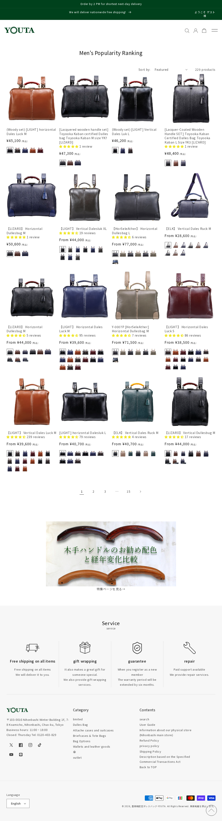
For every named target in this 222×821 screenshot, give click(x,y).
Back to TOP (148, 767)
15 (128, 491)
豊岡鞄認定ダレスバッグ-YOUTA (149, 806)
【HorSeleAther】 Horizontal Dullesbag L (134, 231)
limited (78, 719)
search (144, 719)
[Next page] (140, 491)
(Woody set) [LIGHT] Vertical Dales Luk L (134, 131)
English (16, 803)
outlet (77, 757)
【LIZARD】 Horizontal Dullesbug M (24, 231)
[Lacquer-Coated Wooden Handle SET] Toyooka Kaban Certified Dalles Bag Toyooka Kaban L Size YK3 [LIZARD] (187, 135)
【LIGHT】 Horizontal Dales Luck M (81, 329)
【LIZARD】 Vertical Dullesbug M (190, 433)
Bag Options (82, 741)
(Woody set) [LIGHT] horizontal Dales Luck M (31, 131)
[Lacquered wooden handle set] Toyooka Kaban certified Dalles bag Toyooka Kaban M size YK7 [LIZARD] (83, 135)
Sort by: (144, 69)
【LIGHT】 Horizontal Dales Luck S (186, 329)
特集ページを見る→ (111, 589)
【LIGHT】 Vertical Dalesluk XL (83, 229)
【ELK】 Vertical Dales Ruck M (188, 229)
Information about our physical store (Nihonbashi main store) (166, 732)
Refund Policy (149, 740)
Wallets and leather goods (91, 746)
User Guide (147, 725)
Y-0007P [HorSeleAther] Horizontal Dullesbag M (130, 329)
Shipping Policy (150, 751)
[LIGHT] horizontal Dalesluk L (82, 433)
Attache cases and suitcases (93, 730)
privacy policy (149, 746)
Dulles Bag (80, 725)
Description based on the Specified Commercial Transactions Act (165, 759)
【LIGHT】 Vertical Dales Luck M (31, 433)
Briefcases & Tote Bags (89, 736)
